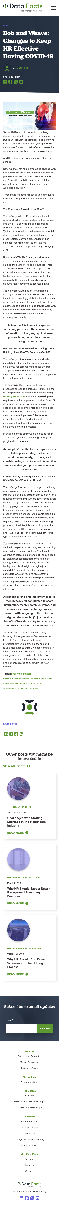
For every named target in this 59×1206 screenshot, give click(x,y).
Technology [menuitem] (29, 1077)
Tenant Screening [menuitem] (29, 1062)
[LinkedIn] (5, 82)
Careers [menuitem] (29, 1171)
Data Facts (23, 68)
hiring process (10, 683)
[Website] (21, 734)
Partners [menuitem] (29, 1165)
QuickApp (33, 688)
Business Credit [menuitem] (29, 1068)
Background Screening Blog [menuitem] (29, 1139)
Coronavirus (10, 688)
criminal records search (16, 678)
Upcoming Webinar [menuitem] (29, 1127)
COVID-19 (22, 688)
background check (21, 674)
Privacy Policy (39, 1191)
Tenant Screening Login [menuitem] (29, 1107)
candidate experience (31, 683)
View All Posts (14, 766)
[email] (21, 82)
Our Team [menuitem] (30, 1159)
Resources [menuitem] (30, 1116)
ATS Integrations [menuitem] (29, 1082)
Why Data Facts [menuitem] (29, 1154)
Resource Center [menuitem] (30, 1121)
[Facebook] (10, 82)
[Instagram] (37, 1198)
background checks (41, 678)
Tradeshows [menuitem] (29, 1133)
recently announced (14, 396)
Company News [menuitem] (29, 1145)
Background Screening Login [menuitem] (29, 1101)
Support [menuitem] (29, 1095)
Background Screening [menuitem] (30, 1056)
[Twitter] (16, 82)
